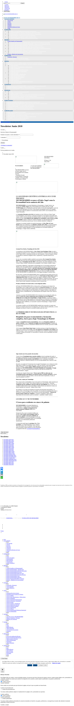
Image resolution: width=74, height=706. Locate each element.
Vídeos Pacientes (10, 628)
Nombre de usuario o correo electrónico (10, 134)
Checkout (8, 547)
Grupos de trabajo (10, 557)
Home (2, 122)
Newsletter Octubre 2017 (9, 458)
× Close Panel (4, 658)
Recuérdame (5, 140)
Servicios (8, 546)
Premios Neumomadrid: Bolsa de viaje (15, 573)
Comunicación (6, 645)
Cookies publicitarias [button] (5, 697)
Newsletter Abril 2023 (8, 439)
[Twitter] (37, 470)
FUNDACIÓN (6, 553)
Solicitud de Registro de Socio (13, 550)
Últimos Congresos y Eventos (13, 618)
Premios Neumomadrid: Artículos (13, 577)
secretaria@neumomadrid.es (33, 428)
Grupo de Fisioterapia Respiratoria (14, 599)
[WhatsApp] (37, 477)
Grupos (4, 590)
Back (7, 542)
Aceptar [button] (35, 665)
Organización (9, 561)
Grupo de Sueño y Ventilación (13, 603)
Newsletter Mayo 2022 (8, 441)
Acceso (2, 142)
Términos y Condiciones (32, 514)
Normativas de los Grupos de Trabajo (14, 594)
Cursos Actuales (10, 586)
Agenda (8, 544)
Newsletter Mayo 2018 (8, 447)
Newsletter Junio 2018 (8, 446)
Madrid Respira (9, 627)
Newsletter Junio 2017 (8, 462)
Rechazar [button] (30, 665)
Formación (5, 582)
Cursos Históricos (10, 587)
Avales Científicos (10, 563)
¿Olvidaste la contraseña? (6, 145)
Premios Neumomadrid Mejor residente (15, 578)
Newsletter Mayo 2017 (8, 463)
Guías (7, 625)
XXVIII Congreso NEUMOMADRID (14, 616)
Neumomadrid (9, 559)
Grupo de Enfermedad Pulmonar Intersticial (16, 610)
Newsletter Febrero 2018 (9, 454)
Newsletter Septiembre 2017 (9, 459)
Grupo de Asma (9, 602)
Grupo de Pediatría (10, 598)
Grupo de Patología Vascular (12, 604)
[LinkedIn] (37, 473)
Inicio (4, 539)
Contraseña (4, 137)
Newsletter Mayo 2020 (8, 443)
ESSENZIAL (9, 518)
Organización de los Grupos (12, 593)
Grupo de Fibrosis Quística (12, 606)
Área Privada (6, 11)
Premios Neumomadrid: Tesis (13, 576)
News (7, 654)
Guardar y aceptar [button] (5, 704)
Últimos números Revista (12, 639)
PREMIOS (5, 565)
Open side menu (4, 432)
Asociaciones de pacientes (12, 629)
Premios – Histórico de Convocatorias (14, 580)
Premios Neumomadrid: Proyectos (14, 572)
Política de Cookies (21, 514)
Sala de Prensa (9, 650)
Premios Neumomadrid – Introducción (15, 569)
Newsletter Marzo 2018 (8, 451)
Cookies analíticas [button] (5, 694)
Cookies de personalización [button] (7, 687)
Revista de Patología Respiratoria (13, 637)
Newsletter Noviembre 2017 (9, 456)
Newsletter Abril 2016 (8, 464)
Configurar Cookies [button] (43, 665)
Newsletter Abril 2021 (8, 442)
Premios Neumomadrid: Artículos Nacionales (16, 570)
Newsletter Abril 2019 (8, 445)
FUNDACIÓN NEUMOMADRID (30, 518)
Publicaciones (6, 633)
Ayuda (7, 551)
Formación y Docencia (11, 585)
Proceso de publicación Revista (13, 636)
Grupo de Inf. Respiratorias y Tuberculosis (16, 597)
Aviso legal (3, 514)
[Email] (37, 475)
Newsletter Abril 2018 (8, 448)
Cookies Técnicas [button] (5, 680)
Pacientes (5, 622)
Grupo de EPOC (10, 595)
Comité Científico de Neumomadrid (14, 568)
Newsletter (7, 122)
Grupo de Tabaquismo (11, 611)
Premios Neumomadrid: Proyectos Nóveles (16, 574)
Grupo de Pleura (10, 608)
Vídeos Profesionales (11, 640)
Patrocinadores (9, 560)
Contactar (8, 548)
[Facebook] (37, 468)
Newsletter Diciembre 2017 (9, 455)
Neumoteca (8, 641)
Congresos (5, 614)
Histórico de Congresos (11, 619)
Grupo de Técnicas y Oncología (13, 601)
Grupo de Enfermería (11, 607)
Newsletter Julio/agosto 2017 (10, 460)
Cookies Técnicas (6, 681)
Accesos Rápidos (6, 540)
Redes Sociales (9, 652)
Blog (7, 624)
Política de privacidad (11, 514)
